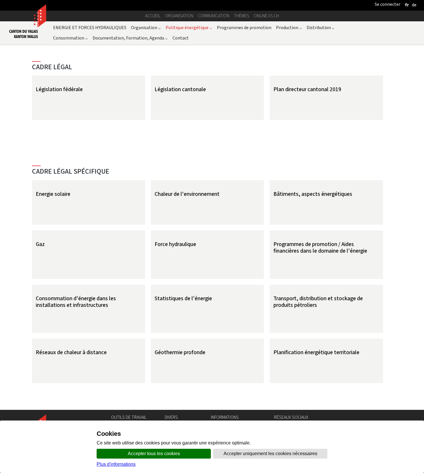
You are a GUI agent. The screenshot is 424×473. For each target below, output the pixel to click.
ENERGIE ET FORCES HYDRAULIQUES (89, 28)
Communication (213, 16)
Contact (180, 38)
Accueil (152, 16)
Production (289, 28)
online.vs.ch (266, 16)
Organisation (179, 16)
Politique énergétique (189, 28)
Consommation (70, 38)
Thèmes (241, 16)
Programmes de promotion (244, 28)
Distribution (321, 28)
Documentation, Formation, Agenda (130, 38)
